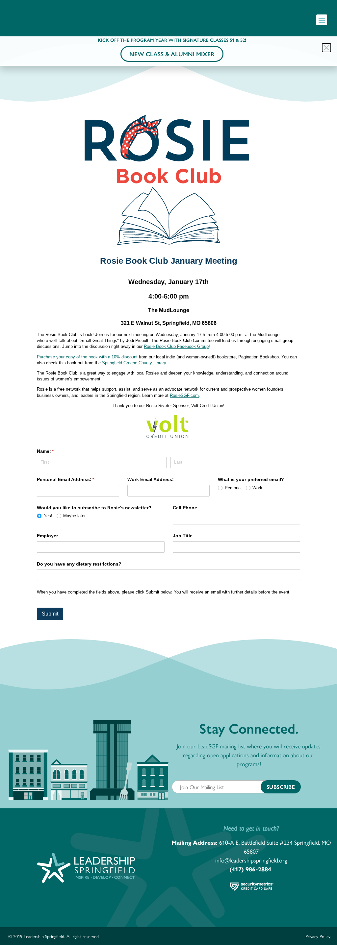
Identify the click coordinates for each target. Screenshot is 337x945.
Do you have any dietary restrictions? (79, 564)
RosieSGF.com (184, 395)
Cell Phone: (186, 507)
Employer (47, 535)
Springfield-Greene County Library (134, 362)
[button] (321, 19)
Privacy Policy (317, 936)
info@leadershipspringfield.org (251, 860)
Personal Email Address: (75, 479)
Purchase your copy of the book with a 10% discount (87, 356)
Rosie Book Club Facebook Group (176, 346)
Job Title (183, 535)
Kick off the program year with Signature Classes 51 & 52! (172, 39)
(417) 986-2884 (250, 869)
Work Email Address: (150, 479)
